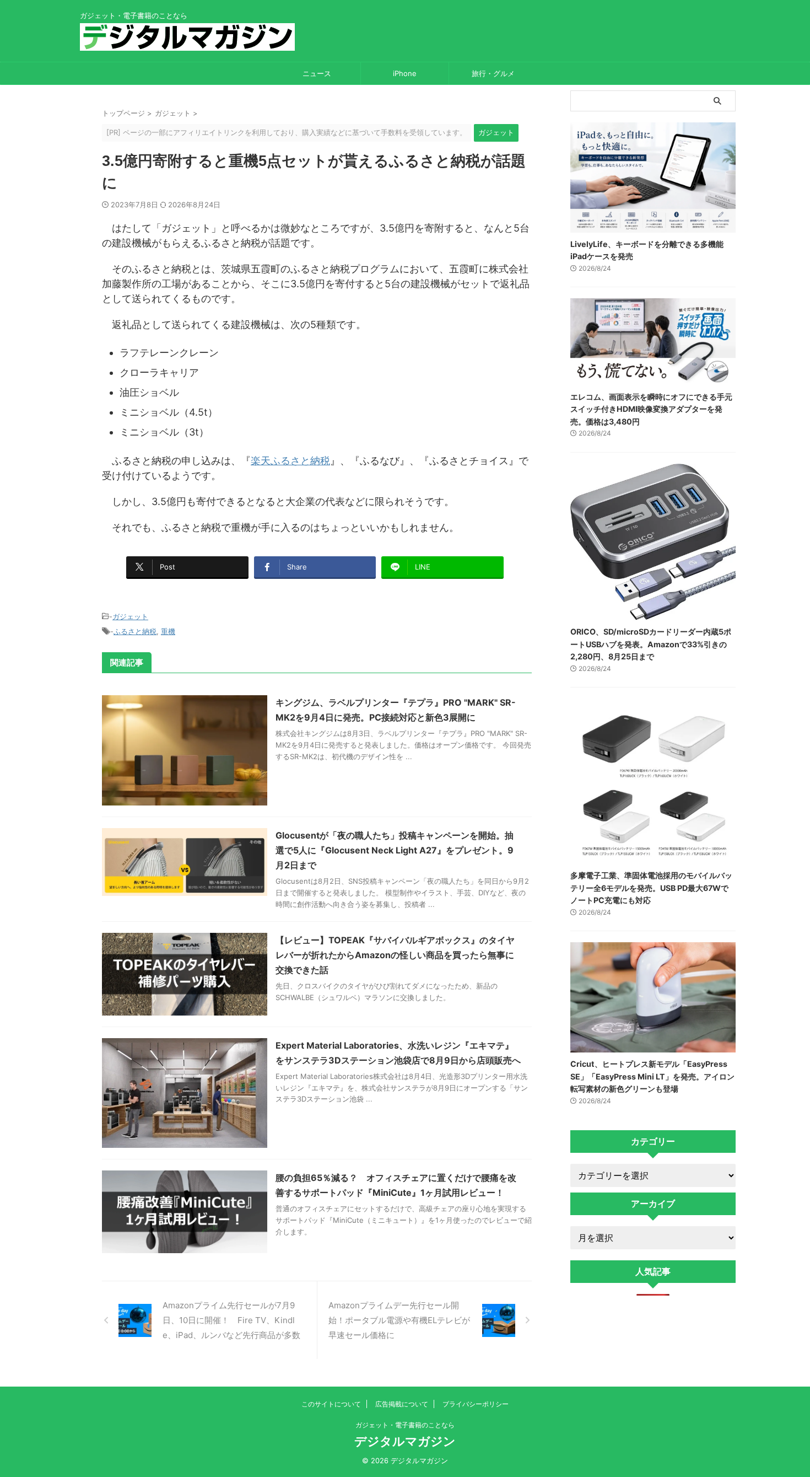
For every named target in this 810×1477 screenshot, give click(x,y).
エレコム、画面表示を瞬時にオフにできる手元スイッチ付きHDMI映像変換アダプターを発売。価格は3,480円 (651, 409)
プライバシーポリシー (475, 1404)
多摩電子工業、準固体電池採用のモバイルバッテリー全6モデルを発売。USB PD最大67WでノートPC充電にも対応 (651, 888)
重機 (168, 631)
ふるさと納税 (135, 631)
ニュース (317, 73)
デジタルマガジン (405, 1441)
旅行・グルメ (493, 73)
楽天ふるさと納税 (290, 460)
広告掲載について (401, 1404)
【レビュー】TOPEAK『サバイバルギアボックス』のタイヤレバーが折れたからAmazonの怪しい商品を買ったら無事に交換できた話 (395, 954)
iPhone (405, 73)
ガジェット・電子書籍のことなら (405, 1425)
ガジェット (130, 616)
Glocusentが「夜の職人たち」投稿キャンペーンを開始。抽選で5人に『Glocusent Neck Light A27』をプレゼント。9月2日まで (395, 850)
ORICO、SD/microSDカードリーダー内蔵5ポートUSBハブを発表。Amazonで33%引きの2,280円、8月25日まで (650, 644)
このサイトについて (331, 1404)
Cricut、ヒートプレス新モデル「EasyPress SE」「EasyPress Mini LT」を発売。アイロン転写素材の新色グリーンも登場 (652, 1076)
